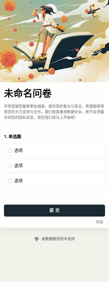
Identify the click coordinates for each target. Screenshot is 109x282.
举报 (99, 222)
